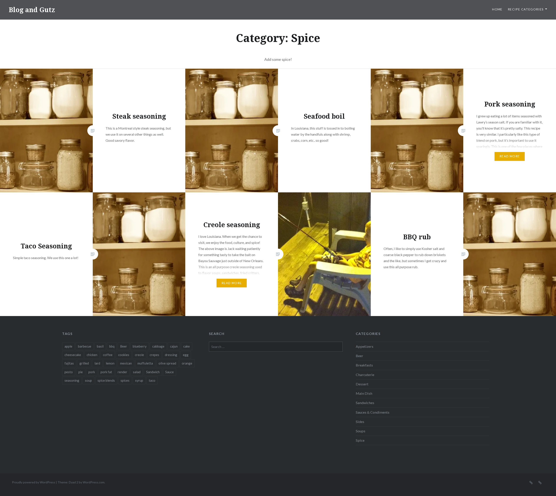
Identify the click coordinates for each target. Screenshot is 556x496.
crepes (154, 355)
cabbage (158, 346)
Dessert (362, 384)
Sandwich (153, 372)
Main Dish (364, 393)
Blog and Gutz (32, 9)
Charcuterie (365, 375)
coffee (108, 355)
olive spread (167, 363)
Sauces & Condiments (372, 412)
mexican (126, 363)
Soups (360, 431)
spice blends (106, 380)
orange (187, 363)
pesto (69, 372)
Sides (360, 421)
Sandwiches (365, 403)
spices (125, 380)
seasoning (72, 380)
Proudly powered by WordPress (33, 482)
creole (139, 355)
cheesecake (73, 355)
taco (152, 380)
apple (68, 346)
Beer (123, 346)
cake (186, 346)
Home (497, 9)
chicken (92, 355)
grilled (84, 363)
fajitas (69, 363)
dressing (171, 355)
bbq (111, 346)
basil (100, 346)
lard (97, 363)
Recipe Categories (526, 9)
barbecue (84, 346)
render (122, 372)
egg (186, 355)
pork (91, 372)
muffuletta (145, 363)
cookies (123, 355)
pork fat (106, 372)
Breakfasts (364, 365)
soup (88, 380)
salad (137, 372)
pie (80, 372)
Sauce (169, 372)
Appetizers (364, 346)
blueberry (140, 346)
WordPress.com (93, 482)
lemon (110, 363)
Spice (360, 440)
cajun (174, 346)
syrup (139, 380)
